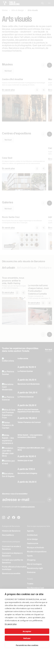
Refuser (27, 638)
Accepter (27, 631)
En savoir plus (11, 624)
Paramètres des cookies (27, 645)
